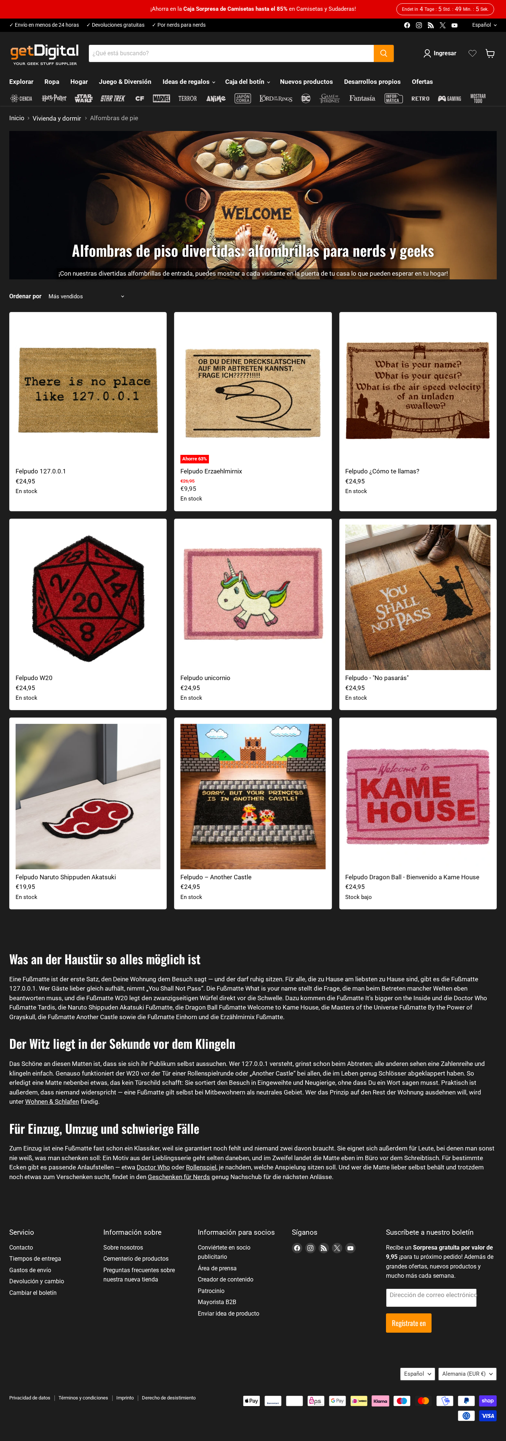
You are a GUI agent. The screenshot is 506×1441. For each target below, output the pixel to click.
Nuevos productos (306, 81)
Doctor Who (153, 1167)
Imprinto (125, 1398)
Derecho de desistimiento (169, 1398)
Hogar (79, 81)
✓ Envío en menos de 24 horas (44, 25)
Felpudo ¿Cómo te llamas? (382, 471)
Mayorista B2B (217, 1302)
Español (481, 25)
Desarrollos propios (372, 81)
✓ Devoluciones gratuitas (115, 25)
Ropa (51, 81)
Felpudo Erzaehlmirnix (211, 471)
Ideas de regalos (187, 81)
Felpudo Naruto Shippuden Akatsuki (66, 877)
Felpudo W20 (34, 678)
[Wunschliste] (472, 53)
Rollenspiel (201, 1167)
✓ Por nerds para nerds (179, 25)
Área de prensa (217, 1268)
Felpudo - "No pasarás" (377, 678)
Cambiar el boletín (33, 1292)
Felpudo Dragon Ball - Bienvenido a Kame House (412, 877)
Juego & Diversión (125, 81)
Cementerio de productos (136, 1258)
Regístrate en (409, 1322)
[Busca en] (384, 53)
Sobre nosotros (123, 1247)
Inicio (16, 118)
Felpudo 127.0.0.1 (41, 471)
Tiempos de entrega (35, 1258)
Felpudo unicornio (205, 678)
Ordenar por (25, 296)
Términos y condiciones (83, 1398)
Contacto (21, 1247)
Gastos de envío (30, 1270)
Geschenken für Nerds (179, 1177)
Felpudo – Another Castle (216, 877)
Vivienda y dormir (57, 118)
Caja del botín (245, 81)
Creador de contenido (225, 1279)
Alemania (464, 1374)
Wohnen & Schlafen (52, 1101)
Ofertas (422, 81)
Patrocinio (211, 1290)
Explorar (21, 81)
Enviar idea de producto (228, 1313)
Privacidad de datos (29, 1398)
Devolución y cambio (36, 1281)
